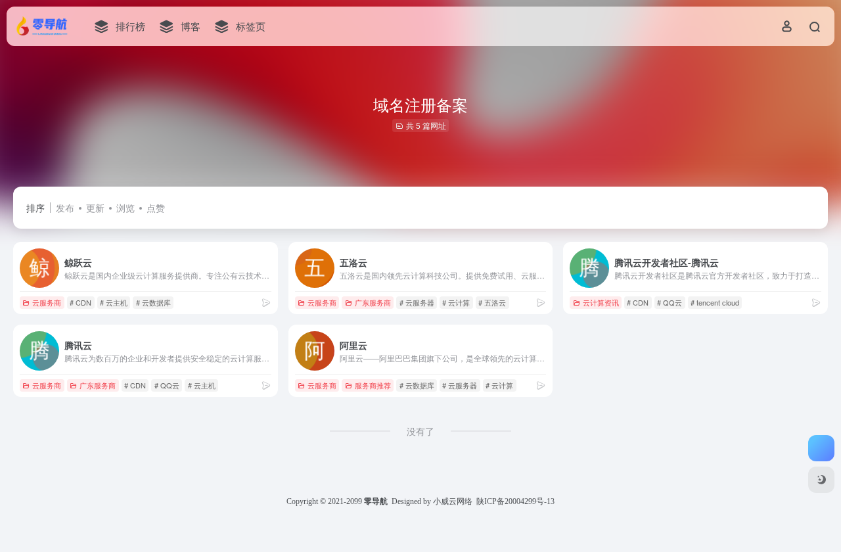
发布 (65, 207)
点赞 (156, 207)
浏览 (125, 207)
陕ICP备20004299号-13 (515, 501)
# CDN (80, 302)
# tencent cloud (715, 302)
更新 (95, 207)
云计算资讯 (601, 302)
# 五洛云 (492, 302)
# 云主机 (113, 302)
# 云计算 (456, 302)
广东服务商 (373, 302)
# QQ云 (669, 302)
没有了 (420, 431)
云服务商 (46, 302)
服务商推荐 (373, 385)
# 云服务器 (416, 302)
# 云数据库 (153, 302)
